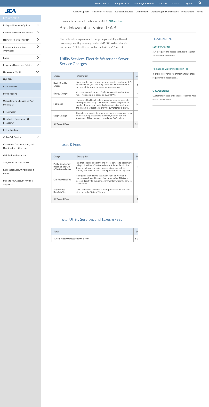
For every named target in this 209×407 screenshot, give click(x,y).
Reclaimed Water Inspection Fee (170, 68)
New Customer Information (16, 39)
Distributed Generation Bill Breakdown (16, 121)
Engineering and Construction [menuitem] (165, 11)
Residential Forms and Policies (17, 65)
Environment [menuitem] (142, 11)
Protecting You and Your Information (14, 49)
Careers (163, 3)
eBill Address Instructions (15, 155)
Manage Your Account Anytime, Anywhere (18, 182)
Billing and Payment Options (16, 25)
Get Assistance (161, 90)
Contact (176, 3)
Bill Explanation (10, 130)
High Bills (7, 79)
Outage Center (122, 3)
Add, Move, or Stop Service (16, 162)
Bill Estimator (9, 112)
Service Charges (161, 46)
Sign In (189, 3)
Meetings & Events (144, 3)
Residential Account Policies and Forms (18, 171)
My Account (11, 18)
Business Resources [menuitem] (124, 11)
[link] (11, 12)
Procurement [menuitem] (187, 11)
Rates (6, 58)
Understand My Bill (12, 72)
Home (65, 21)
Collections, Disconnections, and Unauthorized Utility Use (18, 146)
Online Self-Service (12, 137)
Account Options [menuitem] (81, 11)
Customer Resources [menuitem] (102, 11)
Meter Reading (10, 93)
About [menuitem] (200, 11)
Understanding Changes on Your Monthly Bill (18, 103)
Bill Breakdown (10, 86)
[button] (200, 3)
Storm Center (102, 3)
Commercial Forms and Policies (18, 32)
